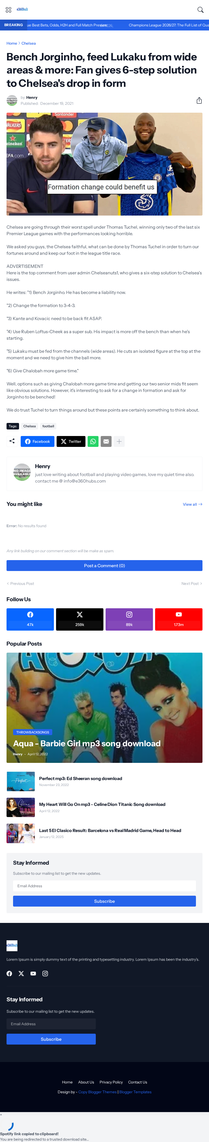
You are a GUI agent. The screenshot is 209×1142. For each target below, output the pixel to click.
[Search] (200, 9)
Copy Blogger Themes (97, 1091)
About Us (86, 1082)
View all (190, 504)
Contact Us (137, 1082)
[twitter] (21, 973)
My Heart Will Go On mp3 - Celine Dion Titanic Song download (102, 804)
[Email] (106, 441)
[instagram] (45, 973)
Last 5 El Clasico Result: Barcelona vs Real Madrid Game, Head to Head (110, 830)
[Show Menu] (8, 9)
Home (12, 43)
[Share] (197, 100)
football (48, 426)
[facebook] (9, 973)
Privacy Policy (111, 1082)
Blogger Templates (135, 1091)
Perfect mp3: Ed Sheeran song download (80, 778)
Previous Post (22, 583)
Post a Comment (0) (104, 565)
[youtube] (33, 973)
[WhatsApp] (93, 441)
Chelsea (28, 43)
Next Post (190, 583)
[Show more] (119, 441)
